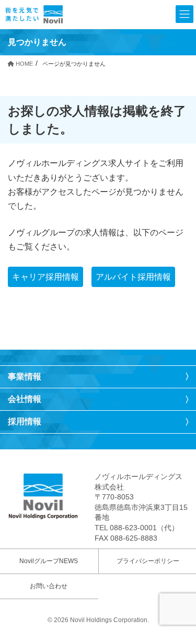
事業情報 (24, 376)
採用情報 (24, 421)
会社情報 (24, 399)
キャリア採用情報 (45, 276)
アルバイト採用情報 (133, 276)
